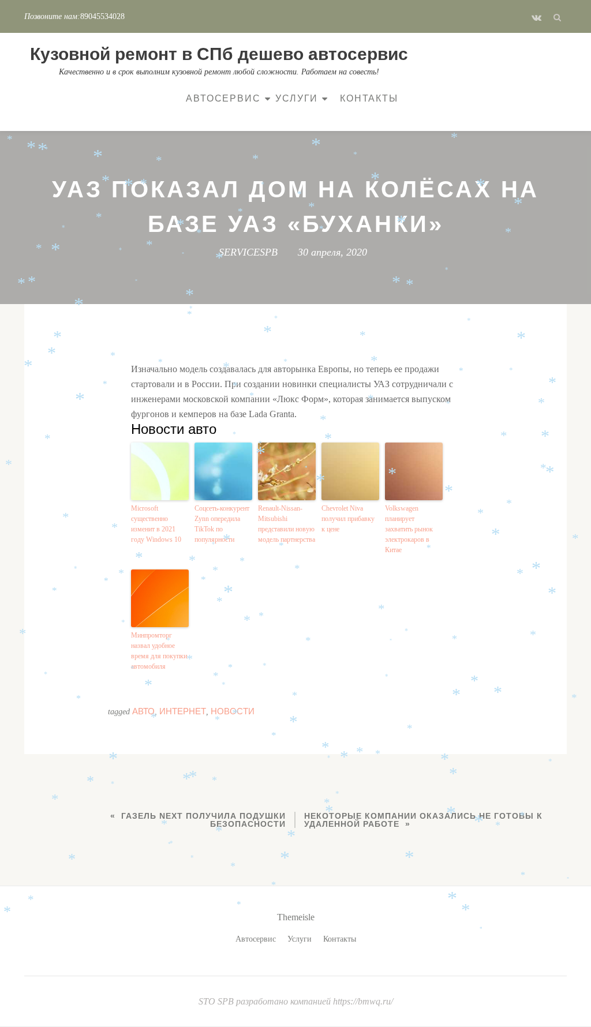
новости (233, 711)
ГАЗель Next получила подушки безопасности (203, 820)
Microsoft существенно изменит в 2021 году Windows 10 (156, 524)
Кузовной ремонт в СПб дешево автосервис (219, 53)
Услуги (296, 98)
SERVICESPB (248, 252)
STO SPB (217, 1001)
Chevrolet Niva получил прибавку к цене (348, 518)
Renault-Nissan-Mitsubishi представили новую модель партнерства (286, 524)
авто (143, 711)
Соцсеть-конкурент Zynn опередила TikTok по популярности (221, 524)
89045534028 (102, 16)
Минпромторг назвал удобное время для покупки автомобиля (159, 650)
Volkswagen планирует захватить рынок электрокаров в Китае (409, 529)
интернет (182, 711)
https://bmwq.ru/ (363, 1001)
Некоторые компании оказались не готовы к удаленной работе (423, 820)
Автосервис (223, 98)
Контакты (369, 98)
